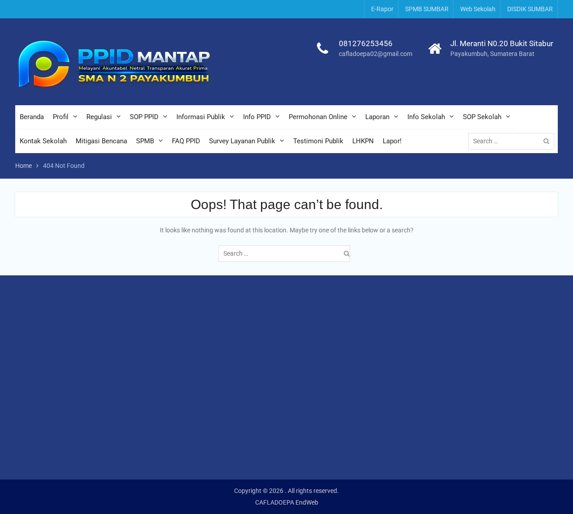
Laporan (377, 117)
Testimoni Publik (318, 141)
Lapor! (392, 141)
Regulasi (99, 117)
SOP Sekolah (482, 117)
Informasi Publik (200, 117)
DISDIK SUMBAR (530, 9)
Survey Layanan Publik (242, 141)
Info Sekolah (426, 117)
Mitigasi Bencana (101, 141)
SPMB (145, 141)
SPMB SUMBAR (427, 9)
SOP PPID (144, 117)
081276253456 (366, 43)
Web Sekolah (478, 9)
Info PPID (257, 117)
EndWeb (306, 502)
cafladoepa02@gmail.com (375, 53)
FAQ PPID (186, 141)
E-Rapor (382, 9)
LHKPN (363, 141)
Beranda (32, 117)
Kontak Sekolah (43, 141)
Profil (60, 117)
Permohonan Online (318, 117)
